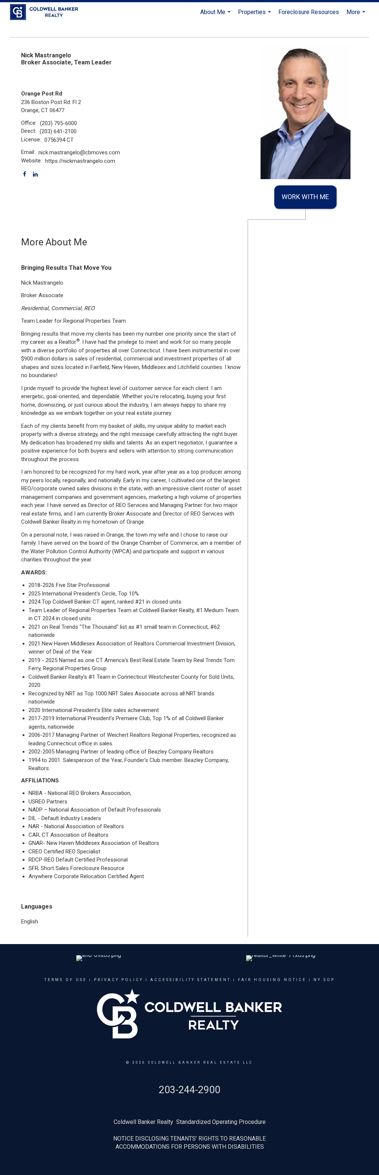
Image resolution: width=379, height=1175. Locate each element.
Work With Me (305, 197)
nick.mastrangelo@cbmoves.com (79, 152)
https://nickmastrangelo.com (80, 161)
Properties (255, 15)
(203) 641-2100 (58, 131)
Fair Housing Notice (272, 980)
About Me (216, 15)
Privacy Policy (118, 980)
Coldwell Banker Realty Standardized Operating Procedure (190, 1121)
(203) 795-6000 (58, 123)
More (356, 15)
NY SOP (324, 980)
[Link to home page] (47, 12)
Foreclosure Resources (308, 12)
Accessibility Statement (190, 980)
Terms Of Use (65, 980)
